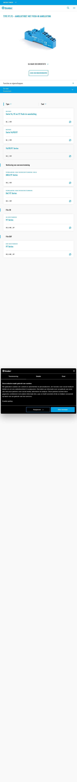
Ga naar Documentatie (37, 64)
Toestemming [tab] (13, 376)
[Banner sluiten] (74, 371)
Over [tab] (63, 376)
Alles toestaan (63, 409)
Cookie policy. (7, 401)
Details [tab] (38, 376)
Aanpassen (37, 409)
